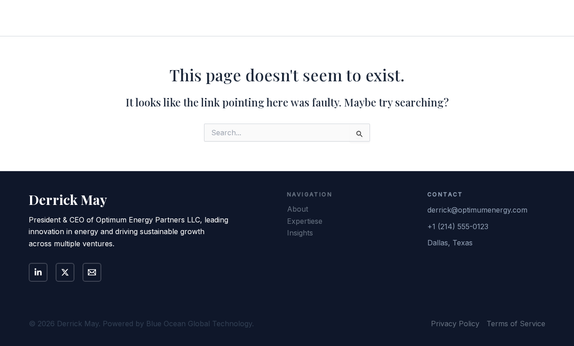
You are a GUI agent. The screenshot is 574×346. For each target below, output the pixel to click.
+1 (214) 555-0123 (457, 226)
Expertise (411, 17)
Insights (453, 17)
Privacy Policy (455, 323)
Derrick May (70, 17)
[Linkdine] (38, 272)
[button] (513, 17)
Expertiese (304, 221)
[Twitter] (65, 272)
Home (337, 17)
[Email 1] (92, 272)
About (371, 17)
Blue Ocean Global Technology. (200, 323)
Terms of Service (516, 323)
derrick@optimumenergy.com (477, 209)
